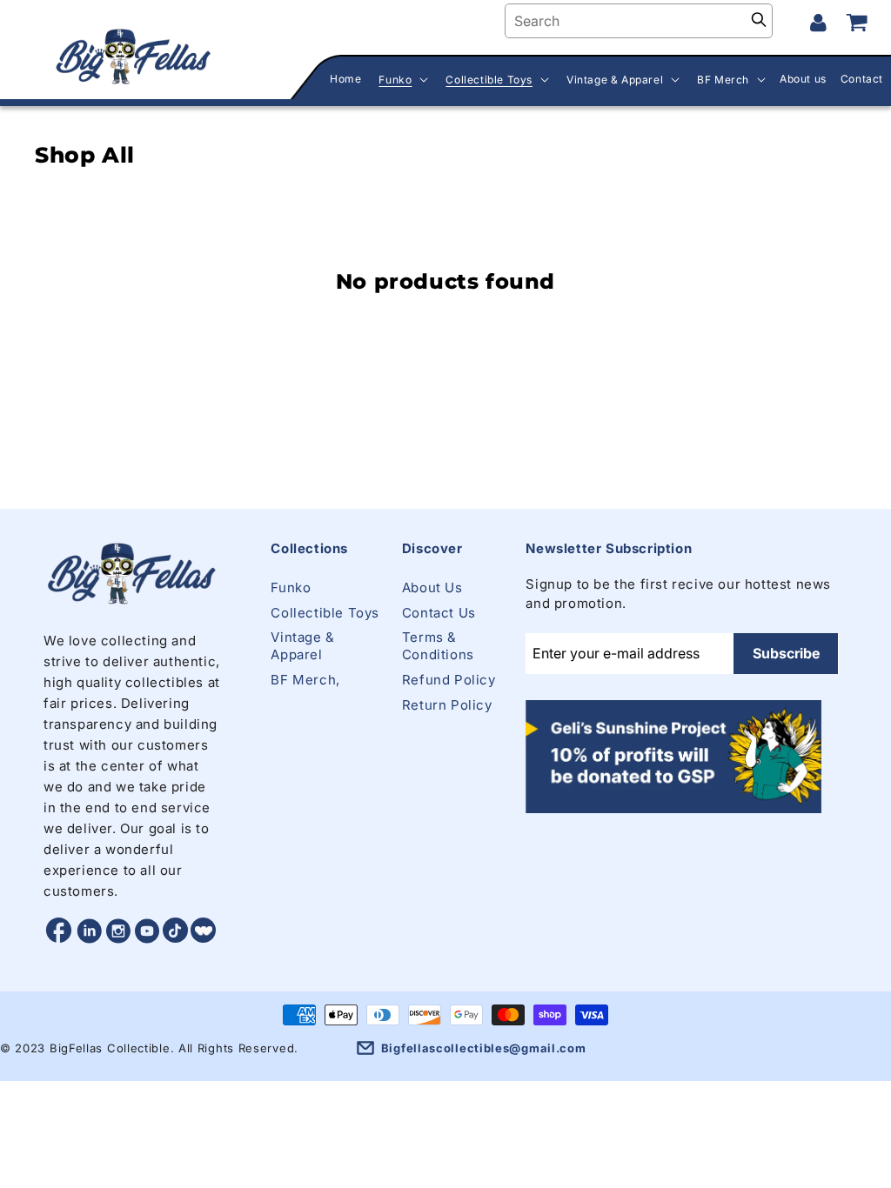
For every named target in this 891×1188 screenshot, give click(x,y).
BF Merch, (305, 679)
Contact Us (439, 612)
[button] (401, 80)
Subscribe (786, 653)
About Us (432, 587)
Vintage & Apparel (302, 646)
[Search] (759, 21)
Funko (291, 587)
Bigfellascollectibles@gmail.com (483, 1048)
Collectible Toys (325, 612)
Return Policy (447, 705)
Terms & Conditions (438, 646)
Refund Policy (449, 679)
